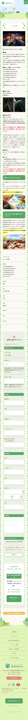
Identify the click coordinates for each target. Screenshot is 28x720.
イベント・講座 (14, 644)
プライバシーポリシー (11, 541)
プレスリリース (14, 636)
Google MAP (14, 678)
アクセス (14, 653)
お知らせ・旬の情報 (14, 649)
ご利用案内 (14, 632)
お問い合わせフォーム (14, 598)
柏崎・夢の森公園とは (14, 640)
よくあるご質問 (14, 657)
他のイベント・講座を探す (14, 613)
